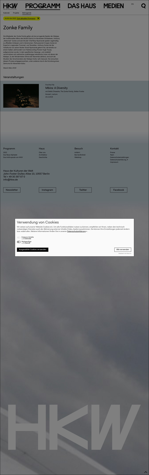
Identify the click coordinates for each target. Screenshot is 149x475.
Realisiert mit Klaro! (124, 253)
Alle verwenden (122, 250)
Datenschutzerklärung (76, 231)
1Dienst (26, 243)
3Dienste (26, 239)
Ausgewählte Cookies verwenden (32, 250)
